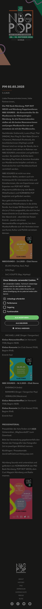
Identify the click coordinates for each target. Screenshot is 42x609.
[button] (21, 328)
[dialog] (21, 304)
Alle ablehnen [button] (22, 323)
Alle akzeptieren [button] (22, 318)
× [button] (37, 279)
